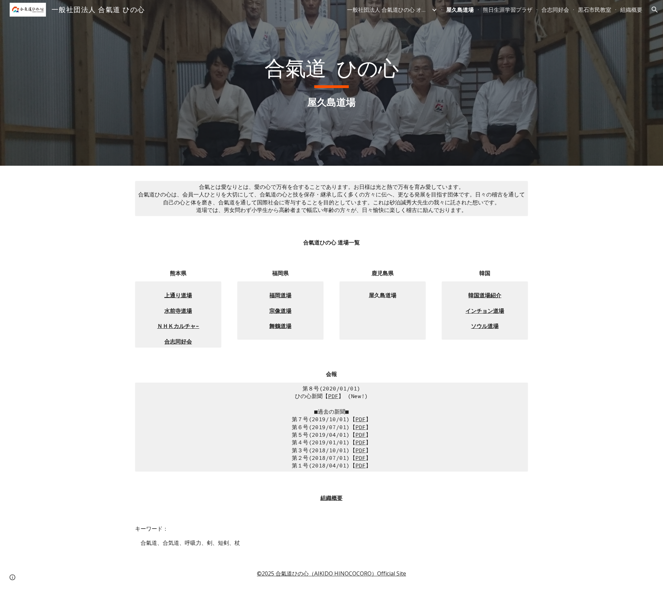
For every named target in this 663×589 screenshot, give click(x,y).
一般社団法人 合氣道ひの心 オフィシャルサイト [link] (388, 9)
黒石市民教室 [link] (594, 9)
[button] (654, 9)
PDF (333, 396)
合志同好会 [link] (555, 9)
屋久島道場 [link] (460, 9)
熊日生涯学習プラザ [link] (507, 9)
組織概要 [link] (631, 9)
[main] (331, 83)
